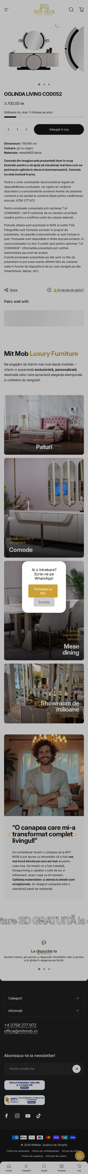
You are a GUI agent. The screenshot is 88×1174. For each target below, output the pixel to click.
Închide (44, 602)
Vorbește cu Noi (43, 591)
